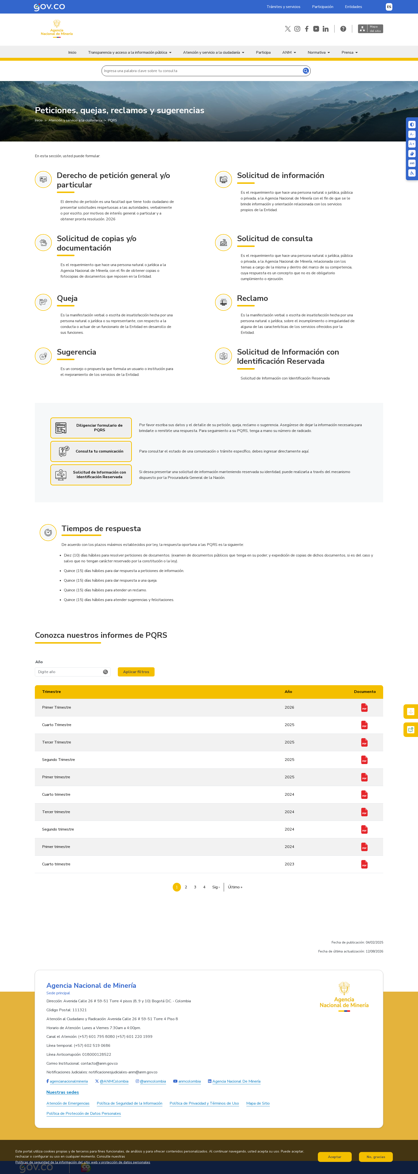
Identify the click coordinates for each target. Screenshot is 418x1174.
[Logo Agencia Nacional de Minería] (344, 997)
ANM (287, 52)
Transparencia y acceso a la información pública (127, 52)
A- (412, 134)
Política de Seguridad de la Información (129, 1103)
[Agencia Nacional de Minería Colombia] (56, 28)
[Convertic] (412, 163)
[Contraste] (412, 124)
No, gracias (376, 1157)
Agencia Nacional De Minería (236, 1081)
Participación (322, 6)
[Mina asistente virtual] (410, 711)
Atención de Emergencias (68, 1103)
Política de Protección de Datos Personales (83, 1113)
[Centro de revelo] (412, 153)
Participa (263, 52)
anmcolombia (190, 1081)
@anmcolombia (153, 1081)
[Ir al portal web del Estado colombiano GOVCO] (49, 7)
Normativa (317, 52)
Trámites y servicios (283, 6)
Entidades (353, 6)
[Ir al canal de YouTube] (316, 29)
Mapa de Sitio (258, 1103)
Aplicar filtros (136, 672)
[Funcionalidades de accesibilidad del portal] (412, 173)
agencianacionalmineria (69, 1081)
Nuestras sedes (62, 1092)
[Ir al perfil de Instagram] (297, 29)
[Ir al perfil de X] (288, 29)
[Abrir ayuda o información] (343, 29)
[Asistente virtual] (410, 729)
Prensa (347, 52)
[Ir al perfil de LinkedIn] (325, 29)
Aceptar (334, 1157)
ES (389, 7)
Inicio (72, 52)
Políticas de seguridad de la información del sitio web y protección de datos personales (82, 1162)
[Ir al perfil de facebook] (307, 29)
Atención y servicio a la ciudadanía (211, 52)
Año (39, 662)
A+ (412, 144)
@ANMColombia (114, 1081)
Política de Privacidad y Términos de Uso (204, 1103)
